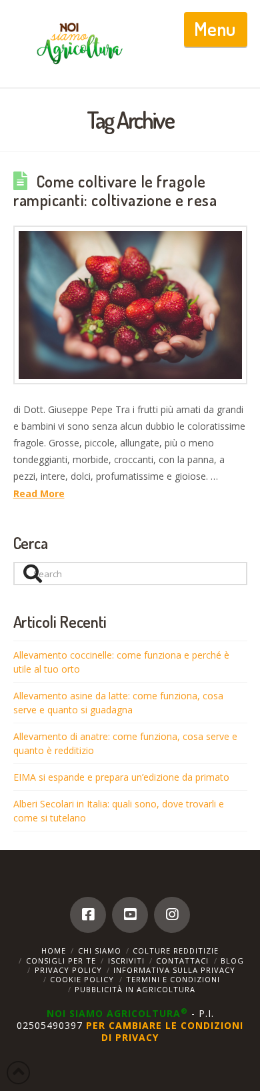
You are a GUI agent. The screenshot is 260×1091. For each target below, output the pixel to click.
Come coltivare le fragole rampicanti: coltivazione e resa (115, 190)
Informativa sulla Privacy (174, 970)
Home (53, 951)
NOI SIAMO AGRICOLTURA (117, 1013)
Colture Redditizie (176, 951)
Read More (39, 493)
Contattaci (182, 961)
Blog (232, 961)
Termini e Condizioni (173, 979)
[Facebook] (88, 915)
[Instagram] (172, 915)
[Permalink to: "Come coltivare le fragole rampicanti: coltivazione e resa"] (130, 304)
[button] (215, 29)
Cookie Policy (82, 979)
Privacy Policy (68, 970)
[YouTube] (130, 915)
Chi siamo (99, 951)
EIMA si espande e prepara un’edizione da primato (121, 777)
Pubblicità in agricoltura (135, 989)
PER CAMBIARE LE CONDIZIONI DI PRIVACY (164, 1031)
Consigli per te (61, 961)
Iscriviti (126, 961)
